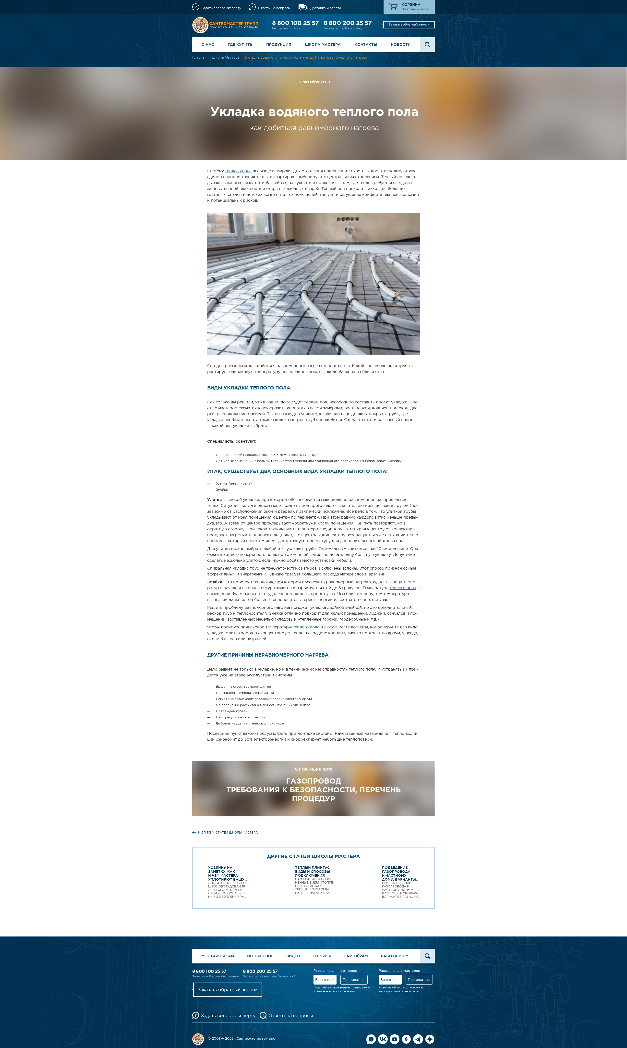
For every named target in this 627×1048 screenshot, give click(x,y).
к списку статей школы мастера (228, 832)
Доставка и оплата (325, 8)
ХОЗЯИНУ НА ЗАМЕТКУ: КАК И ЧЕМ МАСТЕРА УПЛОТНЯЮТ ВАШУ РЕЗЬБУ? (226, 875)
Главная (199, 57)
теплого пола (238, 171)
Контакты (366, 44)
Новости (401, 44)
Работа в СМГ (396, 956)
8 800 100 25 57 (295, 23)
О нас (207, 44)
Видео (293, 956)
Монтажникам (217, 956)
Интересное (260, 956)
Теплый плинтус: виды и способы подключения (313, 871)
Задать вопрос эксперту (221, 8)
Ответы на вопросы (274, 8)
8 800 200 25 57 (348, 23)
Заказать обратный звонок (409, 24)
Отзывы (322, 956)
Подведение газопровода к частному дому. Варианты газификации (399, 875)
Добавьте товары (415, 9)
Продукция (278, 44)
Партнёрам (356, 956)
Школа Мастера (323, 44)
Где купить (240, 44)
